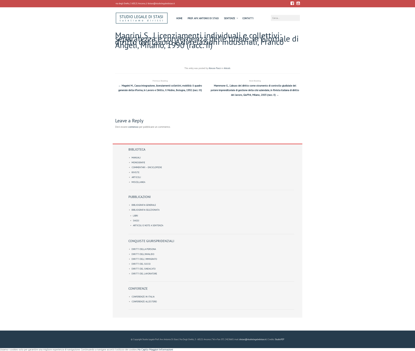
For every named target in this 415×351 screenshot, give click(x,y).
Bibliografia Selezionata (146, 209)
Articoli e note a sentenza (148, 225)
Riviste (135, 172)
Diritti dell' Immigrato (144, 259)
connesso (133, 126)
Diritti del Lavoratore (144, 273)
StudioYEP (279, 339)
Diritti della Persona (144, 249)
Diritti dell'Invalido (143, 254)
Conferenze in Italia (143, 296)
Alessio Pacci (215, 68)
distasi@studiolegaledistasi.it (161, 3)
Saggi (136, 220)
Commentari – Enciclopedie (147, 167)
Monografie (138, 162)
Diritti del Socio (141, 263)
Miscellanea (138, 182)
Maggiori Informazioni (161, 349)
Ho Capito (142, 349)
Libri (135, 215)
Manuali (136, 157)
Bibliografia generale (144, 204)
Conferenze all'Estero (144, 301)
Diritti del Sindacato (144, 268)
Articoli (227, 68)
